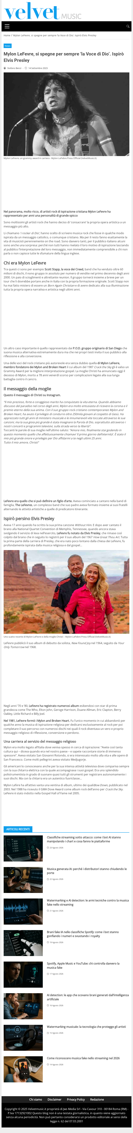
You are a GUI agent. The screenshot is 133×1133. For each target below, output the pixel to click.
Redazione (97, 1099)
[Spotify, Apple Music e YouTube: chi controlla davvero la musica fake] (23, 975)
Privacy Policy (76, 1099)
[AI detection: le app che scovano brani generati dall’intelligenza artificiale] (23, 1006)
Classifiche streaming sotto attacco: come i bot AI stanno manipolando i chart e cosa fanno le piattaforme (84, 839)
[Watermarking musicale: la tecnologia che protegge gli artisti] (23, 1038)
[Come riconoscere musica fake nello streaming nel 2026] (23, 1069)
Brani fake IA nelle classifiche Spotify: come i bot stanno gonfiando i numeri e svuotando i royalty (83, 934)
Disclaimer (54, 1099)
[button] (128, 26)
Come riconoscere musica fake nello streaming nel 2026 (83, 1058)
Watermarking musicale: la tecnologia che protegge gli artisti (86, 1027)
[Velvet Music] (43, 10)
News (7, 45)
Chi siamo (35, 1099)
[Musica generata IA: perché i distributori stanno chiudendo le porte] (23, 880)
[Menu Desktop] (7, 26)
